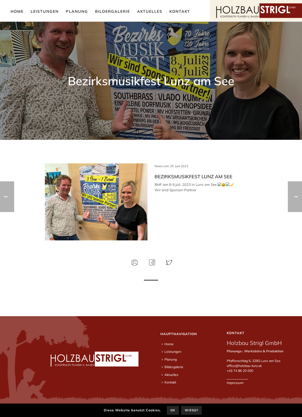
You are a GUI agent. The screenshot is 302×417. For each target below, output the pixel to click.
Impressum (235, 383)
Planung (77, 11)
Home (17, 11)
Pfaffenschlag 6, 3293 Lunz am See (254, 361)
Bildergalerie (112, 11)
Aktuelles (149, 11)
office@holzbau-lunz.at (244, 366)
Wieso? (191, 410)
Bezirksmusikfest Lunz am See (193, 176)
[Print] (134, 262)
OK (172, 410)
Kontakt (179, 11)
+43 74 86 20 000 (240, 371)
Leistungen (45, 11)
